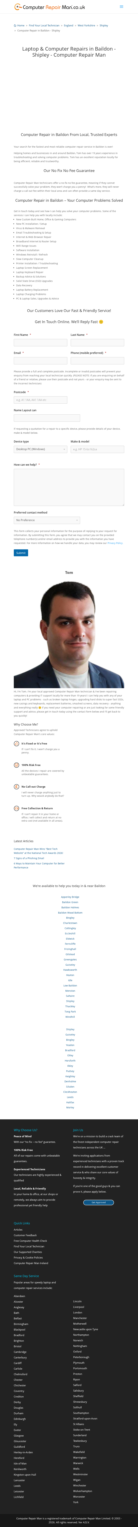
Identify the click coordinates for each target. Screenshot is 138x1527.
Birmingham (21, 1324)
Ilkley (70, 1065)
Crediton (19, 1396)
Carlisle (18, 1368)
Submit (21, 553)
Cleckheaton (70, 1091)
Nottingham (80, 1346)
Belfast (18, 1318)
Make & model (80, 441)
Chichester (20, 1385)
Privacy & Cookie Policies (28, 1257)
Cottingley (70, 928)
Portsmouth (80, 1368)
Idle (70, 980)
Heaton (70, 975)
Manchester (80, 1318)
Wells (76, 1468)
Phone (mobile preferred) (88, 353)
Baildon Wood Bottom (70, 912)
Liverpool (78, 1307)
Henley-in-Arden (23, 1452)
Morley (70, 1107)
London (77, 1312)
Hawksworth (70, 969)
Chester (18, 1379)
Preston (77, 1374)
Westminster (80, 1474)
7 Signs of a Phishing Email (29, 858)
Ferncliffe (70, 943)
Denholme (70, 1081)
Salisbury (78, 1390)
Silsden (70, 1086)
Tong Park (70, 1011)
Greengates (70, 959)
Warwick (78, 1463)
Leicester (19, 1491)
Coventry (19, 1391)
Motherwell (80, 1323)
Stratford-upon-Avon (85, 1418)
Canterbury (20, 1357)
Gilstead (70, 954)
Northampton (81, 1334)
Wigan (76, 1480)
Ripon (76, 1379)
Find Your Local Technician (29, 1246)
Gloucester (20, 1441)
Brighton (19, 1340)
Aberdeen (19, 1296)
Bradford (70, 1050)
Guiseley (70, 964)
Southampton (81, 1413)
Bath (16, 1312)
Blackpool (19, 1329)
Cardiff (18, 1363)
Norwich (78, 1340)
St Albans (78, 1424)
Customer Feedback (25, 1235)
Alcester (18, 1301)
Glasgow (19, 1435)
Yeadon (70, 1045)
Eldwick (70, 938)
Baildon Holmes (70, 907)
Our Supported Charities (28, 1252)
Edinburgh (20, 1418)
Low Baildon (70, 985)
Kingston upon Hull (25, 1474)
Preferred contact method (30, 512)
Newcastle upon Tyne (85, 1329)
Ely (15, 1424)
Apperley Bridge (70, 897)
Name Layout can (25, 410)
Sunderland (80, 1435)
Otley (70, 1055)
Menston (70, 990)
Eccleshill (70, 933)
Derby (17, 1402)
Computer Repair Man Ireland (31, 1263)
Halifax (70, 1102)
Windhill (70, 1016)
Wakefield (79, 1452)
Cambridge (20, 1352)
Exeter (17, 1430)
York (75, 1502)
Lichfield (19, 1497)
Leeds (70, 1097)
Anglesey (19, 1307)
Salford (77, 1385)
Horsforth (70, 1060)
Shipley (70, 1001)
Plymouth (78, 1362)
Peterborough (81, 1357)
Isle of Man (20, 1463)
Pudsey (70, 1071)
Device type (21, 441)
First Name (22, 334)
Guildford (19, 1446)
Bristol (17, 1346)
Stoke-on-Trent (81, 1429)
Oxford (77, 1351)
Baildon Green (70, 902)
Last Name (79, 334)
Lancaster (19, 1480)
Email (19, 353)
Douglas (18, 1407)
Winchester (79, 1485)
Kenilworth (20, 1469)
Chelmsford (20, 1374)
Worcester (79, 1496)
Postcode (21, 392)
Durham (18, 1413)
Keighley (70, 1076)
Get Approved (99, 1202)
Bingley (70, 917)
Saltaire (70, 995)
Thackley (70, 1006)
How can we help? (27, 464)
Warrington (79, 1457)
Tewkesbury (80, 1440)
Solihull (77, 1407)
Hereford (19, 1458)
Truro (76, 1446)
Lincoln (77, 1301)
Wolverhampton (82, 1491)
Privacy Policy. (115, 543)
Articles (18, 1229)
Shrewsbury (80, 1401)
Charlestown (70, 923)
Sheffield (78, 1396)
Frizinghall (70, 949)
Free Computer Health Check (30, 1240)
